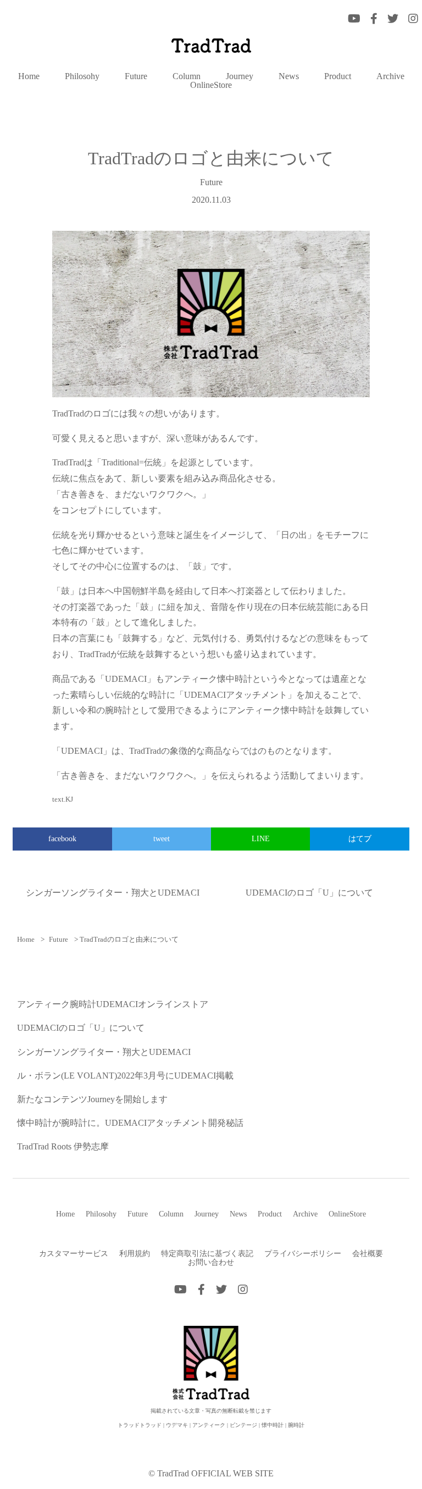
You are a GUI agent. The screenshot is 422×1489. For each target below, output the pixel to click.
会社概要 (367, 1253)
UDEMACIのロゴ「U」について (309, 892)
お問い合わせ (211, 1262)
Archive (390, 76)
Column (187, 76)
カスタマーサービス (73, 1253)
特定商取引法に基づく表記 (207, 1253)
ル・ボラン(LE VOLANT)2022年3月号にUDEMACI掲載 (125, 1075)
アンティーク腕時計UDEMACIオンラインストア (112, 1004)
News (289, 76)
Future (136, 76)
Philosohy (82, 76)
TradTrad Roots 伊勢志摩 (63, 1146)
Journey (239, 76)
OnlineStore (211, 85)
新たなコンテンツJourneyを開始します (92, 1099)
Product (337, 76)
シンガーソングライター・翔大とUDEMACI (112, 892)
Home (29, 76)
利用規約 (134, 1253)
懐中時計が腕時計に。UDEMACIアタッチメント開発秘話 (130, 1122)
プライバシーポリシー (302, 1253)
